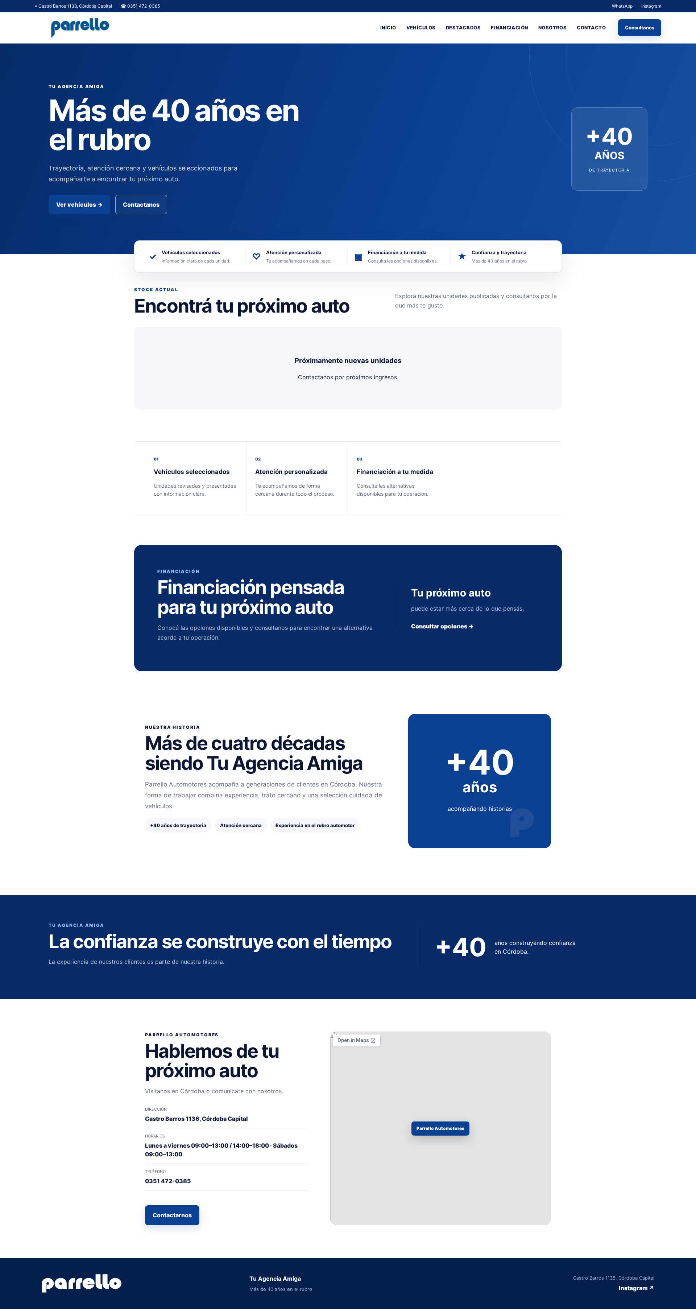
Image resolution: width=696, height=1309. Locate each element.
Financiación (509, 27)
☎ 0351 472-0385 (140, 6)
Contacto (591, 27)
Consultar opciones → (442, 626)
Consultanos (639, 27)
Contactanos (141, 204)
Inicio (388, 27)
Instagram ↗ (636, 1288)
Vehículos (421, 27)
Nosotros (552, 27)
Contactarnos (172, 1215)
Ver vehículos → (79, 204)
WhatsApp (622, 6)
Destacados (463, 27)
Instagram (651, 6)
